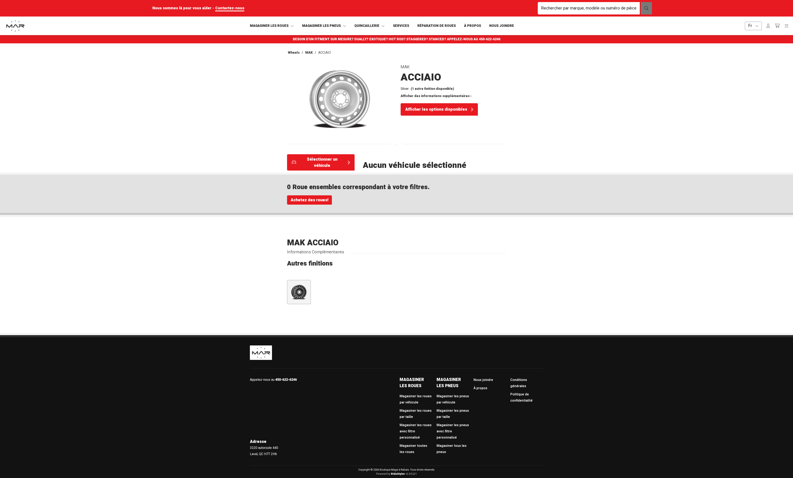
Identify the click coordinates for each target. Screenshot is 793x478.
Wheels (294, 52)
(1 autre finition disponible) (432, 88)
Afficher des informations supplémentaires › (436, 96)
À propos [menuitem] (480, 388)
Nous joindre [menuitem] (483, 379)
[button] (339, 101)
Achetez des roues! (309, 200)
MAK (309, 52)
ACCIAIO (324, 52)
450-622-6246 (489, 39)
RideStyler (398, 474)
